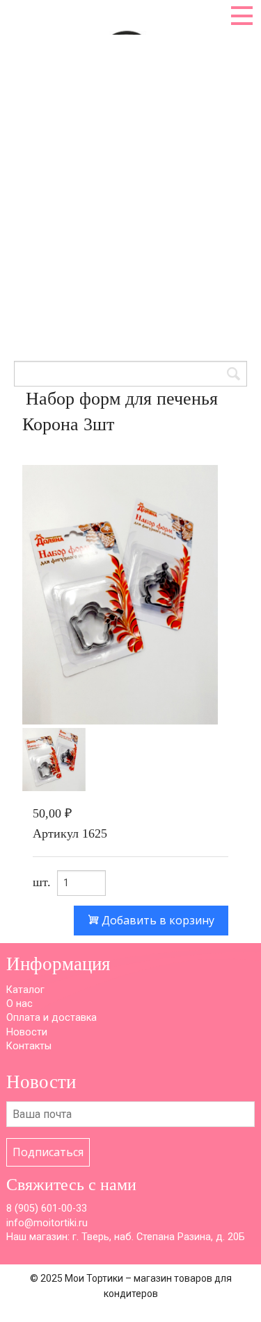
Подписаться (48, 1152)
